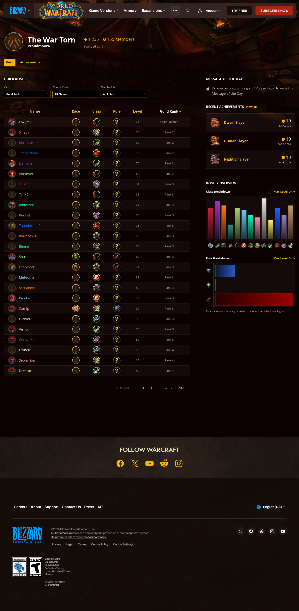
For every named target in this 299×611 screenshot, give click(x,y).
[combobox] (27, 94)
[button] (27, 94)
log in (271, 88)
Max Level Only (284, 192)
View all (251, 107)
